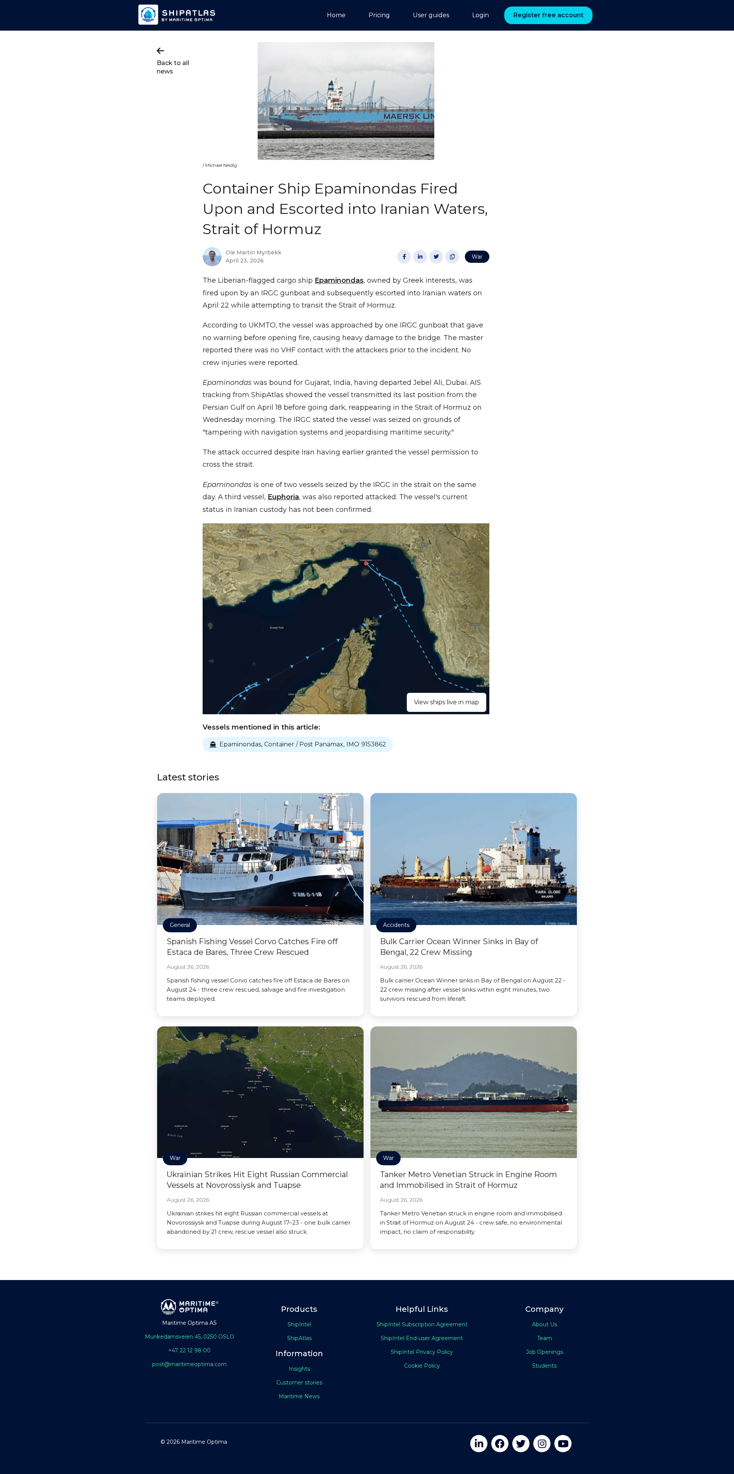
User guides (431, 15)
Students (544, 1365)
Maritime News (299, 1396)
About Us (544, 1324)
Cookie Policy (422, 1365)
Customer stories (299, 1382)
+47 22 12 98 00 (189, 1350)
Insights (299, 1368)
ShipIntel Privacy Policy (422, 1352)
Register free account (548, 15)
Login (480, 15)
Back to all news (173, 61)
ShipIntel (299, 1324)
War (477, 256)
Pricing (379, 15)
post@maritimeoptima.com (189, 1364)
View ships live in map (446, 702)
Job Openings (544, 1352)
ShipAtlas (299, 1338)
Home (336, 15)
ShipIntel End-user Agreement (422, 1338)
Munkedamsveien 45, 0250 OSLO (189, 1336)
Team (544, 1338)
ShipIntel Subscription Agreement (422, 1324)
